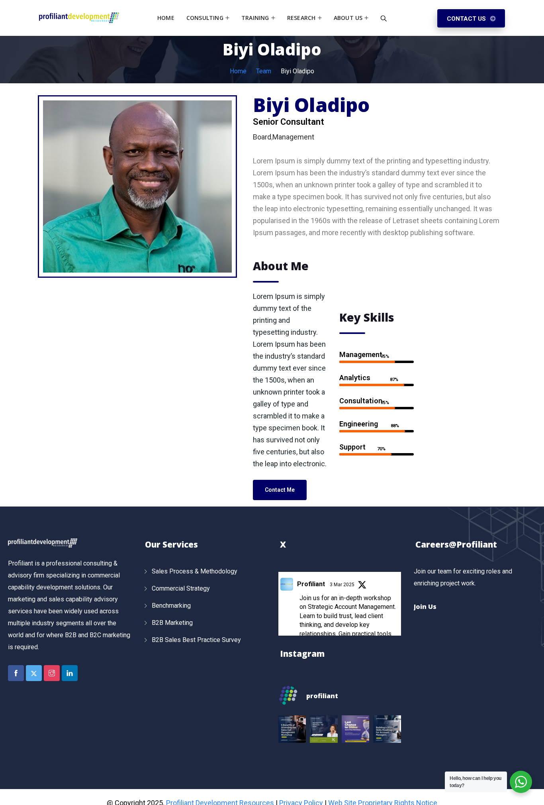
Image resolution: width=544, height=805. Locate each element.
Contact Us (466, 18)
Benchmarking (171, 605)
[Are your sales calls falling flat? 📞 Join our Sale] (323, 729)
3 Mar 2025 (342, 584)
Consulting (204, 18)
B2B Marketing (172, 622)
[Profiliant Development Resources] (79, 18)
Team (263, 71)
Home (165, 18)
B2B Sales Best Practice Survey (196, 640)
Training (255, 18)
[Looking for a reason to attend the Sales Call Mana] (292, 729)
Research (301, 18)
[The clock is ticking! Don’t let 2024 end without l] (355, 729)
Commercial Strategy (181, 588)
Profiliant (311, 584)
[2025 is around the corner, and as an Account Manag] (387, 729)
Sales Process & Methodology (194, 571)
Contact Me (280, 490)
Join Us (425, 606)
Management (293, 137)
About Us (348, 18)
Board (262, 137)
